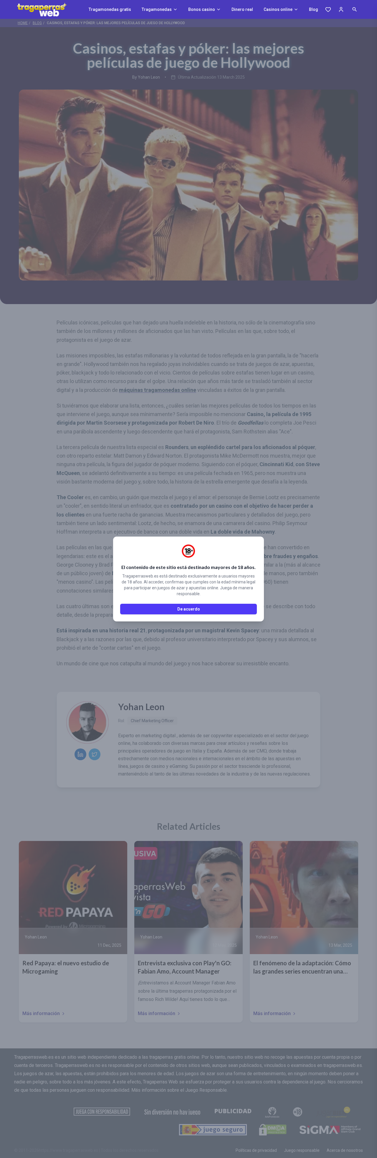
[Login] (341, 9)
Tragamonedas (157, 9)
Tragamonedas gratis (110, 9)
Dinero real (242, 9)
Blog (313, 9)
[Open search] (355, 9)
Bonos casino (201, 9)
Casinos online (278, 9)
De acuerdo (188, 609)
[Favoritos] (328, 9)
